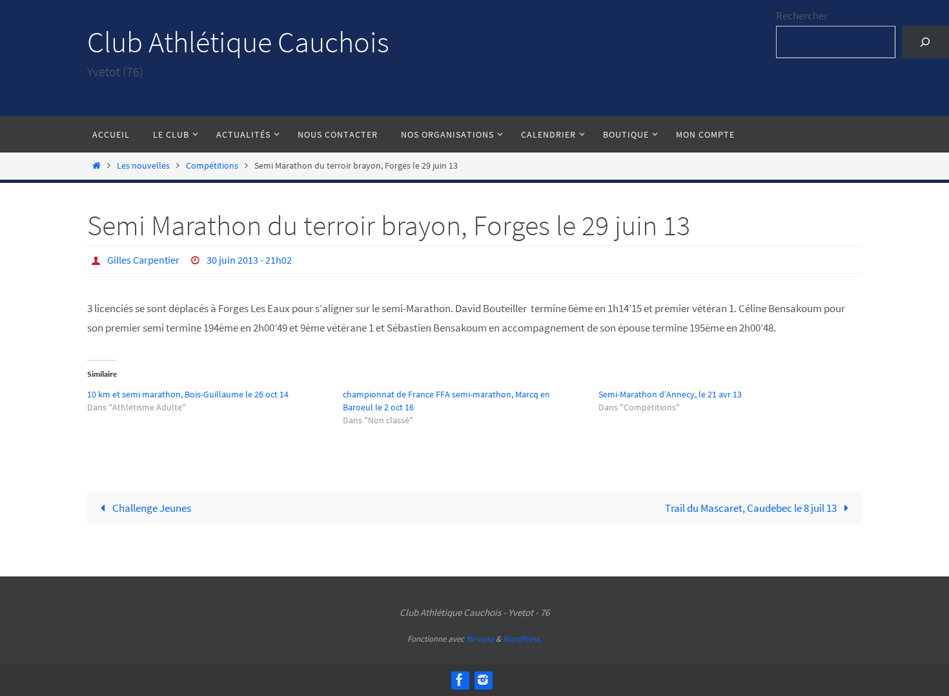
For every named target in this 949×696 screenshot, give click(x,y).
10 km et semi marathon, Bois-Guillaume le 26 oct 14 (188, 394)
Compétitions (212, 165)
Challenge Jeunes (150, 508)
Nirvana (480, 638)
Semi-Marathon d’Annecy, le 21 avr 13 (670, 394)
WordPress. (522, 638)
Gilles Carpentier (143, 259)
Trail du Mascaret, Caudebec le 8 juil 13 (752, 508)
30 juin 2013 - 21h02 (249, 259)
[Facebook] (459, 679)
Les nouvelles (143, 165)
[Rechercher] (925, 42)
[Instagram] (482, 679)
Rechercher (802, 15)
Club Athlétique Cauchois (238, 42)
